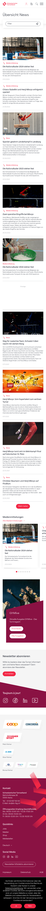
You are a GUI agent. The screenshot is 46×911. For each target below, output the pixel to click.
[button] (16, 571)
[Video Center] (16, 857)
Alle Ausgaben (18, 636)
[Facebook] (8, 857)
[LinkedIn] (12, 857)
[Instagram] (4, 857)
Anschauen (16, 629)
